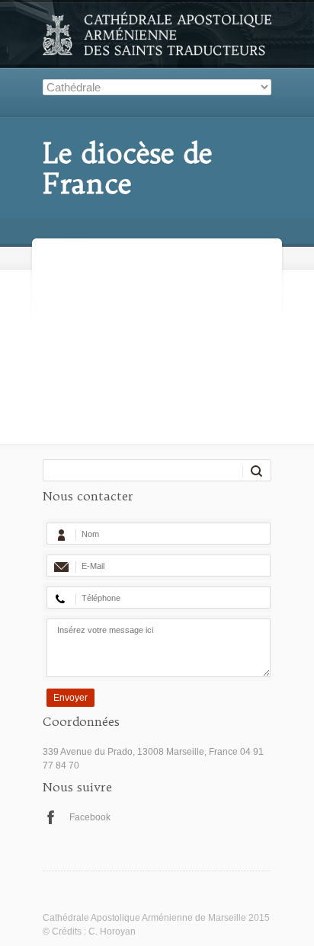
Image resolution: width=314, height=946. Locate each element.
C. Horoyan (112, 931)
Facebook (90, 817)
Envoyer (70, 697)
